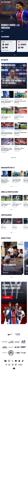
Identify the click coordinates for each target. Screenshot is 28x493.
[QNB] (17, 347)
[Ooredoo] (17, 342)
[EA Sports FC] (10, 352)
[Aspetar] (4, 352)
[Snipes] (23, 347)
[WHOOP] (10, 347)
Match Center (5, 50)
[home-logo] (5, 2)
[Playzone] (7, 297)
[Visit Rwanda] (4, 347)
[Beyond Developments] (4, 342)
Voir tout (13, 157)
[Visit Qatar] (10, 342)
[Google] (23, 352)
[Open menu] (26, 2)
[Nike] (10, 334)
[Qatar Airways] (17, 334)
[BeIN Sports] (17, 352)
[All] (23, 342)
